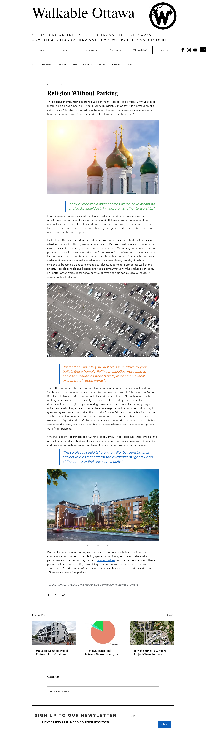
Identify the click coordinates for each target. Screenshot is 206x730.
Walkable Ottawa (83, 12)
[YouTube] (195, 50)
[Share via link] (63, 594)
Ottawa (116, 64)
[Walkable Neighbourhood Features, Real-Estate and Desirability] (54, 633)
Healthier (46, 64)
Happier (61, 64)
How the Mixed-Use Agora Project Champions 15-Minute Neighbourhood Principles (150, 652)
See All (170, 615)
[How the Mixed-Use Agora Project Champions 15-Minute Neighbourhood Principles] (152, 633)
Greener (101, 64)
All (33, 64)
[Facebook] (182, 50)
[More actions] (157, 85)
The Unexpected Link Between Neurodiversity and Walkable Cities (102, 652)
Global (129, 64)
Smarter (87, 64)
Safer (74, 64)
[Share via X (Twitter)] (56, 594)
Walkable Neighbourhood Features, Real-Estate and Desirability (52, 652)
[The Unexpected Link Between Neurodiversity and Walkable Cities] (103, 633)
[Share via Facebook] (48, 594)
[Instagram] (189, 50)
